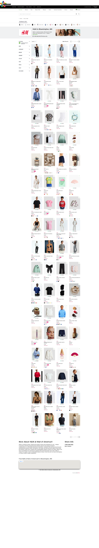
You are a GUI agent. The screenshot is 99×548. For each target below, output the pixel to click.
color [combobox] (20, 58)
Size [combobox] (20, 61)
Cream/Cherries (47, 85)
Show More (35, 34)
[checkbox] (21, 25)
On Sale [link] (20, 9)
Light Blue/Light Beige (71, 281)
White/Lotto (37, 302)
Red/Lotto (36, 302)
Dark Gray (71, 237)
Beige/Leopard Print (69, 367)
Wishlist (78, 9)
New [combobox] (20, 46)
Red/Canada (44, 194)
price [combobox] (20, 64)
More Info (45, 36)
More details (68, 446)
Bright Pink (72, 367)
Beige (31, 432)
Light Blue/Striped (36, 367)
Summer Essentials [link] (58, 9)
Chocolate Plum (34, 411)
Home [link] (50, 9)
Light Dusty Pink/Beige (72, 281)
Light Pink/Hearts (58, 108)
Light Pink (69, 194)
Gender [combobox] (20, 55)
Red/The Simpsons (50, 129)
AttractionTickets (95, 7)
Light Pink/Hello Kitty (31, 281)
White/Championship (45, 194)
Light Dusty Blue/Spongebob (48, 129)
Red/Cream (72, 194)
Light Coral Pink (61, 410)
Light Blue (44, 324)
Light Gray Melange (72, 237)
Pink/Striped (47, 237)
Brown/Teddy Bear (47, 172)
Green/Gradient (58, 151)
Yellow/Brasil (47, 194)
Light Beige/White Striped (34, 367)
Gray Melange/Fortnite (44, 129)
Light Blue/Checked (48, 85)
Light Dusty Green (48, 302)
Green (61, 388)
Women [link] (26, 9)
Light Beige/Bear (50, 172)
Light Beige (34, 85)
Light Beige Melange (45, 302)
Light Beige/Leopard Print (44, 237)
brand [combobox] (20, 52)
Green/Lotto (34, 302)
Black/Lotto (31, 302)
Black (31, 237)
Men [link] (31, 9)
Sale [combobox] (20, 67)
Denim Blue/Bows (31, 107)
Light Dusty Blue (47, 302)
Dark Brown (31, 63)
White (33, 63)
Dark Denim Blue (58, 238)
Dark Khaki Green (34, 432)
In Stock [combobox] (21, 41)
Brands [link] (71, 9)
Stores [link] (66, 9)
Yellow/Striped (75, 367)
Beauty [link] (44, 9)
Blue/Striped (31, 367)
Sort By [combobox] (33, 41)
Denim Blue (61, 238)
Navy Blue (36, 85)
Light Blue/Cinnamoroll (44, 63)
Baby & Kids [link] (37, 9)
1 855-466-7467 (37, 36)
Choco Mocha (33, 411)
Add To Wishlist (41, 45)
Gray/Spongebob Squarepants (45, 129)
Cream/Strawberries (69, 85)
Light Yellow (71, 194)
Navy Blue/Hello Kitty (45, 63)
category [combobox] (21, 49)
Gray (58, 259)
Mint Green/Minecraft (33, 281)
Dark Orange (33, 367)
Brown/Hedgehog (45, 172)
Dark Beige (33, 259)
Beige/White (69, 281)
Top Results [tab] (23, 21)
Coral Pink (44, 85)
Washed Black (58, 281)
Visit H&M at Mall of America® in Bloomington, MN (50, 469)
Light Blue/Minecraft (47, 129)
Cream (45, 85)
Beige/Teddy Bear (44, 172)
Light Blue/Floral (72, 85)
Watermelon (58, 194)
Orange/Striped (50, 85)
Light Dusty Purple (47, 388)
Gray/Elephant (48, 172)
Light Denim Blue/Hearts (33, 107)
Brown (58, 324)
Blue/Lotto (33, 302)
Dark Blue (31, 85)
